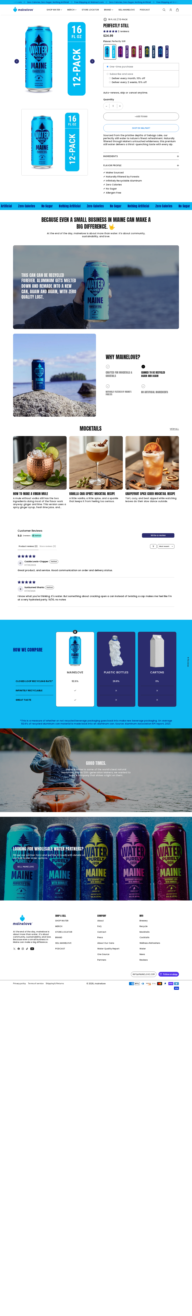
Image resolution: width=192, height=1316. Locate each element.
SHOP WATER (62, 920)
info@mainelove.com (144, 974)
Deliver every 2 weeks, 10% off (129, 82)
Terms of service (36, 983)
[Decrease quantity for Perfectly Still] (106, 106)
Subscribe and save (121, 74)
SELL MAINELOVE (126, 9)
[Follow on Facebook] (19, 948)
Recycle (143, 926)
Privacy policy (19, 983)
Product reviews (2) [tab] (28, 546)
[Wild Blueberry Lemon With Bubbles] (150, 52)
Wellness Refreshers (149, 943)
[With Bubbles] (163, 52)
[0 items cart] (177, 9)
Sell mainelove (25, 866)
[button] (54, 9)
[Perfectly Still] (110, 52)
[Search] (164, 9)
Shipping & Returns (55, 983)
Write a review (158, 535)
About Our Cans (105, 943)
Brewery (143, 920)
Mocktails (144, 932)
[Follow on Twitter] (14, 948)
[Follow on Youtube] (32, 948)
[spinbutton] (113, 106)
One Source (103, 954)
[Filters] (153, 546)
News (142, 954)
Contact (101, 932)
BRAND (58, 937)
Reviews (143, 960)
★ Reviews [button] (188, 662)
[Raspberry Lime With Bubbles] (136, 52)
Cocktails (144, 937)
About (100, 920)
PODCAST (145, 9)
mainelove (100, 983)
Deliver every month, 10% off (128, 78)
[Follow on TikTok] (27, 948)
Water (142, 948)
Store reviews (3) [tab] (48, 546)
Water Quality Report (108, 948)
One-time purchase (121, 66)
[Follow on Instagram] (23, 948)
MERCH (58, 926)
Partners (101, 960)
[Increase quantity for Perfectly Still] (120, 106)
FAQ (99, 926)
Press (100, 937)
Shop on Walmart (141, 128)
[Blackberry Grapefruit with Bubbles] (123, 52)
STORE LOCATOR (90, 9)
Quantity (108, 99)
